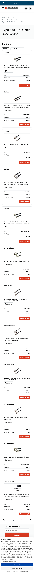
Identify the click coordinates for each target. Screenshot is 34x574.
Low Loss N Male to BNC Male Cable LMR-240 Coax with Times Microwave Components (16, 183)
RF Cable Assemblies (8, 18)
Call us (6, 52)
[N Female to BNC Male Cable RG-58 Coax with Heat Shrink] (17, 290)
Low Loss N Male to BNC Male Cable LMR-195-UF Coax (15, 418)
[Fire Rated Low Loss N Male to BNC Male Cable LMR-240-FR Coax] (17, 369)
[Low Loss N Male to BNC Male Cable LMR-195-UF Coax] (17, 408)
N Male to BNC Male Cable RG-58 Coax (16, 261)
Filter (6, 49)
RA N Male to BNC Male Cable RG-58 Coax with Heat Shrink (16, 339)
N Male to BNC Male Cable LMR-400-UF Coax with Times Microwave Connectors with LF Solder (17, 495)
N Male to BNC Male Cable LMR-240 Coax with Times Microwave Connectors (17, 67)
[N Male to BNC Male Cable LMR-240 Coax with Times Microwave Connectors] (17, 57)
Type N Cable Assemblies (10, 20)
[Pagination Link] (4, 520)
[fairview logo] (11, 8)
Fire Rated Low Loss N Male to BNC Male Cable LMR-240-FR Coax (17, 379)
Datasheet (9, 71)
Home (4, 16)
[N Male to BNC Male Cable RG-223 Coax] (17, 136)
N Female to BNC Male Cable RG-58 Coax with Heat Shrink (15, 300)
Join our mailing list (12, 526)
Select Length (24, 85)
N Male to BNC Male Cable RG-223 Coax (17, 145)
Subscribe (17, 535)
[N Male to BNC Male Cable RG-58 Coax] (17, 252)
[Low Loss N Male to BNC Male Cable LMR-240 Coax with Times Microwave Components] (17, 173)
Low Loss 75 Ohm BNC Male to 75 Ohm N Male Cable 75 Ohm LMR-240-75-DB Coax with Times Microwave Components (17, 106)
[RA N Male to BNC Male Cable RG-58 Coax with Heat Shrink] (17, 329)
